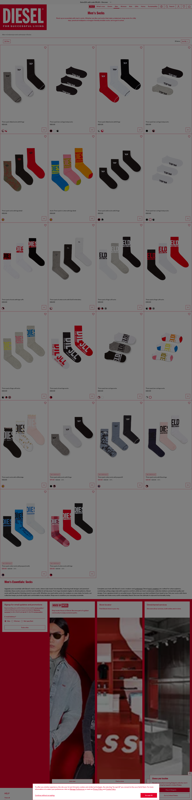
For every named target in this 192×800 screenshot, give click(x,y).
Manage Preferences (77, 789)
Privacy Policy (98, 789)
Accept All (148, 795)
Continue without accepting (45, 795)
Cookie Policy (111, 789)
